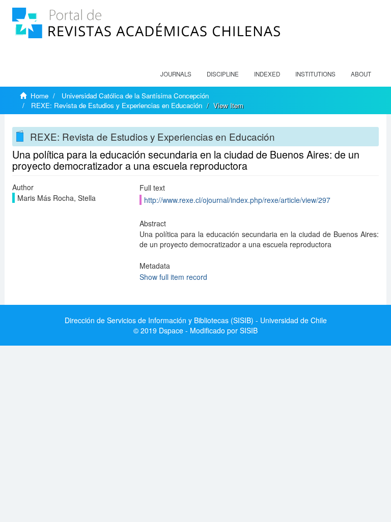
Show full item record (173, 277)
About (361, 74)
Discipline (223, 74)
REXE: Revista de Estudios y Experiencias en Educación (116, 105)
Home (39, 95)
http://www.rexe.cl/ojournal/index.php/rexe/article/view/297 (237, 200)
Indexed (267, 74)
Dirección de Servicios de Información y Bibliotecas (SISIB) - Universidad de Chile (196, 320)
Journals (175, 74)
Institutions (315, 74)
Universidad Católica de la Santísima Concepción (135, 95)
